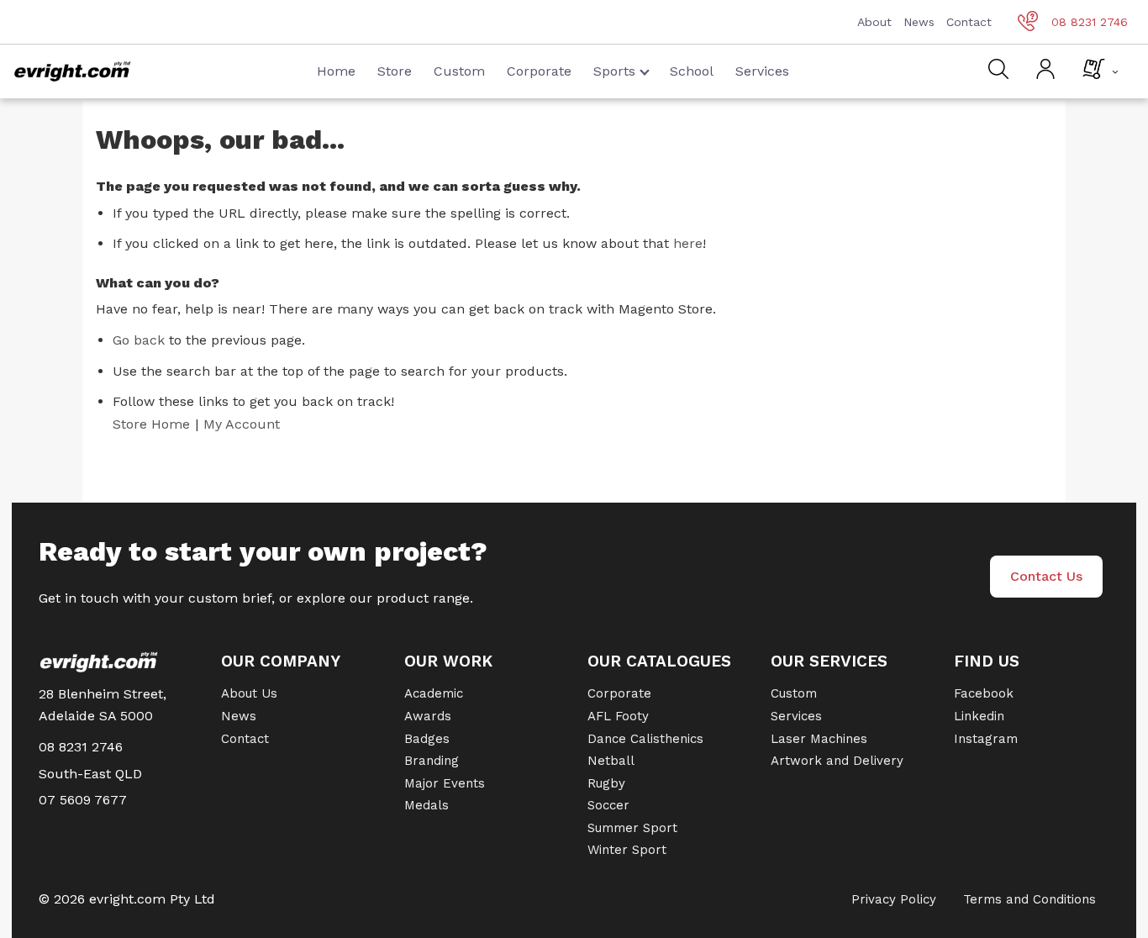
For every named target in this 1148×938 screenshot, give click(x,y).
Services (762, 71)
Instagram (986, 738)
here (688, 243)
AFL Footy (618, 716)
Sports (614, 71)
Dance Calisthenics (645, 738)
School (692, 71)
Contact (969, 22)
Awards (427, 716)
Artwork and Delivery (837, 760)
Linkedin (979, 716)
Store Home (151, 424)
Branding (431, 760)
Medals (426, 805)
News (919, 22)
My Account (241, 424)
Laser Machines (819, 738)
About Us (249, 693)
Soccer (608, 805)
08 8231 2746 (1089, 22)
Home (336, 71)
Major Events (444, 783)
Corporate (539, 71)
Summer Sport (632, 827)
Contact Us (1046, 576)
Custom (459, 71)
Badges (427, 738)
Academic (433, 693)
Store (394, 71)
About (874, 22)
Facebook (984, 693)
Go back (139, 340)
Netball (611, 760)
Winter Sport (626, 849)
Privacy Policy (893, 899)
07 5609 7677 (83, 800)
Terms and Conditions (1029, 899)
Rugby (606, 783)
